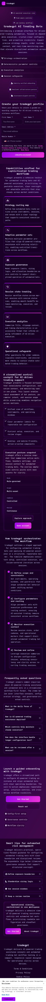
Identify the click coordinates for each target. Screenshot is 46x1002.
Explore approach (23, 518)
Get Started (23, 799)
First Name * (7, 117)
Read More (25, 150)
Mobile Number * (8, 136)
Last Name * (29, 117)
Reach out (23, 806)
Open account (23, 525)
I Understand (8, 999)
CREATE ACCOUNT (23, 155)
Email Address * (8, 127)
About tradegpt (31, 931)
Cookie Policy (22, 148)
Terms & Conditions (23, 968)
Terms (40, 146)
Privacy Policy (8, 148)
